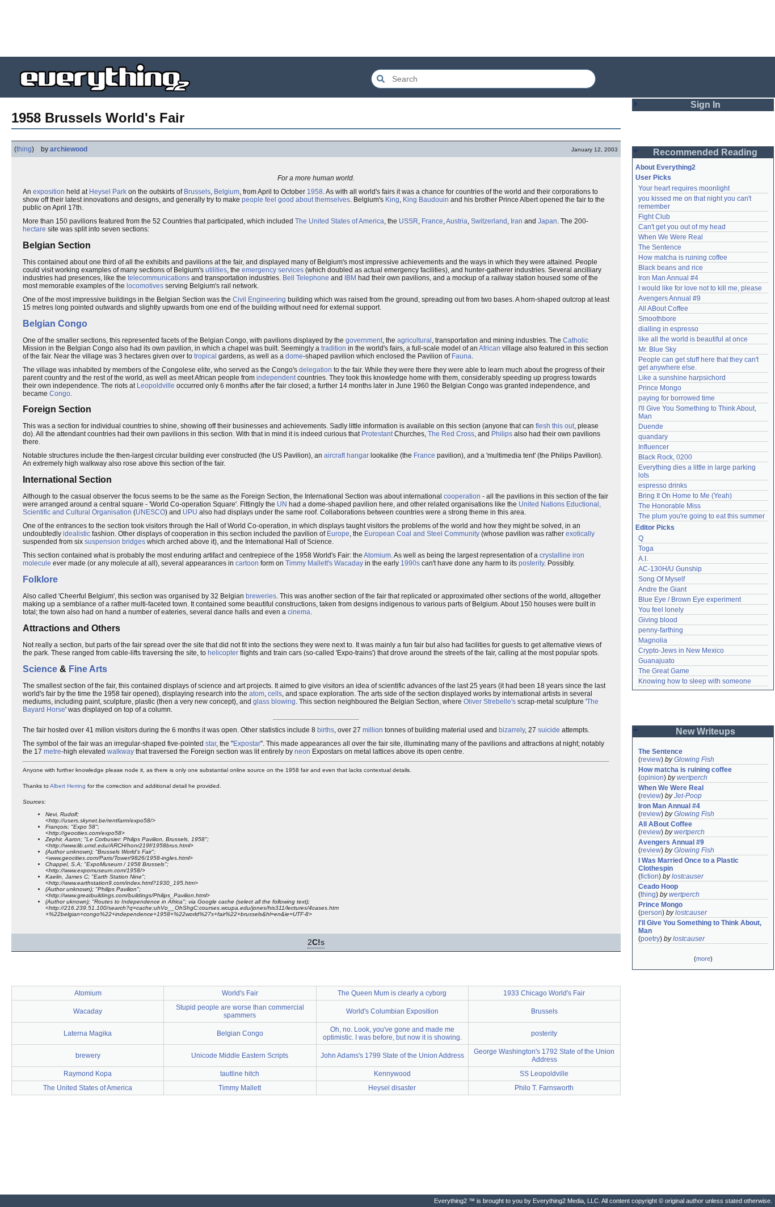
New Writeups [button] (705, 731)
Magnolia (652, 640)
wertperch (692, 778)
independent (276, 378)
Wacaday (348, 563)
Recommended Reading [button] (705, 152)
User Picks (653, 178)
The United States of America (339, 221)
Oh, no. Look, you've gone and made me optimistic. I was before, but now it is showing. (392, 1033)
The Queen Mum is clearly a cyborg (392, 993)
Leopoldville (156, 386)
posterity (531, 563)
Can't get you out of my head (682, 227)
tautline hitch (239, 1074)
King (392, 200)
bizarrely (512, 730)
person (651, 913)
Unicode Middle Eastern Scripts (239, 1056)
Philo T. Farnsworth (544, 1088)
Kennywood (392, 1074)
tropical (205, 356)
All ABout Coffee (663, 309)
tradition (333, 348)
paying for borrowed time (676, 398)
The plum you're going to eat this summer (701, 516)
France (432, 221)
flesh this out (555, 426)
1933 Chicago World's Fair (544, 993)
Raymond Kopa (88, 1074)
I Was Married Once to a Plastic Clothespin (689, 864)
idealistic (76, 534)
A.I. (643, 559)
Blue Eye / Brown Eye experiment (689, 600)
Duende (650, 427)
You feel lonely (661, 610)
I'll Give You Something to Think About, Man (700, 927)
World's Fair (240, 993)
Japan (547, 221)
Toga (646, 548)
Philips (501, 434)
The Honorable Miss (669, 506)
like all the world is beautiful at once (693, 339)
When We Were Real (670, 237)
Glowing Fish (694, 759)
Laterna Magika (88, 1033)
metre (52, 752)
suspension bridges (115, 542)
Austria (456, 221)
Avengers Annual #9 (669, 298)
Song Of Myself (661, 579)
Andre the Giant (662, 589)
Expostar (246, 744)
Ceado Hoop (658, 887)
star (210, 744)
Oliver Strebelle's (490, 702)
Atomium (377, 555)
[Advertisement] (387, 28)
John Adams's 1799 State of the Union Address (392, 1056)
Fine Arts (88, 669)
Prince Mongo (659, 388)
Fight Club (654, 217)
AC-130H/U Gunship (670, 569)
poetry (650, 939)
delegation (315, 370)
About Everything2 (665, 167)
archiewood (68, 149)
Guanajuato (656, 661)
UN (282, 504)
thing (24, 149)
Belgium (226, 192)
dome (294, 356)
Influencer (653, 447)
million (373, 730)
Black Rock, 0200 (665, 457)
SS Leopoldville (544, 1074)
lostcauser (688, 876)
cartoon (247, 563)
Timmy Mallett (239, 1088)
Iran (517, 221)
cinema (299, 612)
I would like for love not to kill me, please (700, 288)
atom (256, 694)
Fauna (461, 356)
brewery (87, 1056)
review (651, 759)
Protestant (377, 434)
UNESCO (150, 512)
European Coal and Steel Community (421, 534)
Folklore (40, 579)
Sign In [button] (705, 104)
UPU (190, 512)
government (364, 340)
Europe (338, 534)
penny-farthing (660, 630)
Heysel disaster (392, 1088)
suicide (549, 730)
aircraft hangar (346, 455)
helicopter (223, 653)
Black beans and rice (670, 268)
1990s (410, 563)
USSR (408, 221)
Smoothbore (657, 319)
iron (578, 555)
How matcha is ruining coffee (682, 257)
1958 (315, 192)
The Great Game (663, 671)
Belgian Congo (55, 323)
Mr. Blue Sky (657, 349)
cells (275, 694)
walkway (120, 752)
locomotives (145, 286)
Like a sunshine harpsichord (682, 378)
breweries (261, 596)
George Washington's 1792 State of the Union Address (544, 1055)
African (489, 348)
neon (302, 752)
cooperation (462, 496)
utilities (216, 270)
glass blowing (274, 702)
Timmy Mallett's (308, 563)
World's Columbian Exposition (392, 1011)
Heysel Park (108, 192)
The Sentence (659, 247)
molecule (37, 563)
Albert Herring (68, 786)
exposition (49, 192)
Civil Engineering (259, 299)
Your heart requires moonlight (684, 188)
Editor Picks (655, 527)
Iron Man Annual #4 (668, 278)
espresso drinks (662, 485)
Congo (59, 394)
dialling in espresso (668, 329)
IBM (350, 278)
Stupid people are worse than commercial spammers (240, 1011)
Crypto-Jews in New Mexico (681, 651)
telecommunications (158, 278)
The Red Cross (451, 434)
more (703, 958)
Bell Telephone (306, 278)
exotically (580, 534)
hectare (34, 229)
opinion (652, 778)
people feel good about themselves (296, 200)
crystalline (555, 555)
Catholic (575, 340)
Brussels (197, 192)
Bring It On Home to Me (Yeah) (685, 496)
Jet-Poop (688, 796)
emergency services (273, 270)
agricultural (414, 340)
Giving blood (657, 620)
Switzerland (489, 221)
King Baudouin (426, 200)
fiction (650, 876)
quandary (653, 437)
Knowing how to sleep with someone (694, 681)
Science (40, 669)
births (325, 730)
